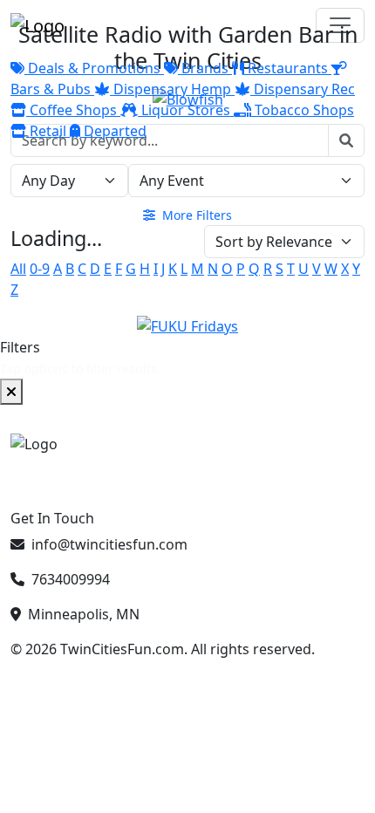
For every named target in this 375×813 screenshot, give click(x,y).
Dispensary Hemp (172, 89)
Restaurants (287, 68)
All (18, 268)
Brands (205, 68)
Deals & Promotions (94, 68)
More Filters (195, 215)
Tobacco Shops (302, 110)
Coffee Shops (73, 110)
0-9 (40, 268)
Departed (113, 130)
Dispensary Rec (302, 89)
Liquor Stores (186, 110)
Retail (48, 130)
